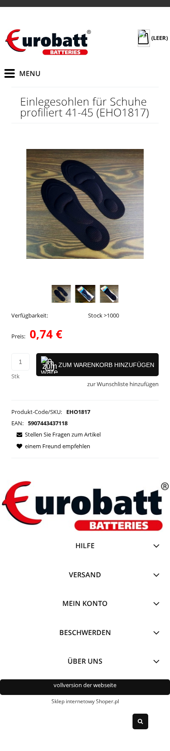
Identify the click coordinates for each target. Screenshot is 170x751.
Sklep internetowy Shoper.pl (85, 701)
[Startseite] (48, 42)
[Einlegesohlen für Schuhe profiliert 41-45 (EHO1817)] (61, 294)
